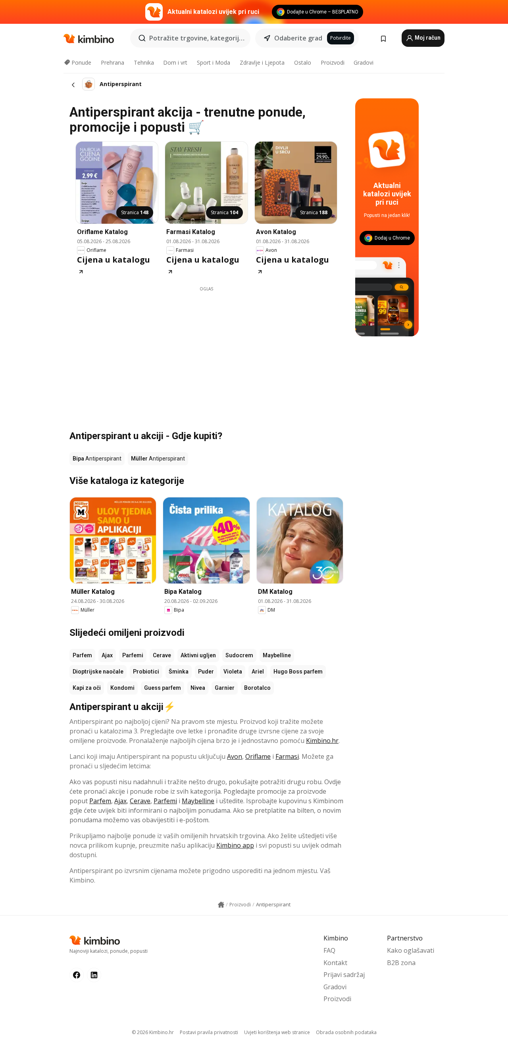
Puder (206, 671)
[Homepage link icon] (221, 905)
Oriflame (258, 756)
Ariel (258, 671)
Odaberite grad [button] (298, 38)
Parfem (82, 655)
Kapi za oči (87, 688)
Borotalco (257, 688)
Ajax (107, 655)
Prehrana (112, 62)
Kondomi (122, 688)
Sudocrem (239, 655)
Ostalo (302, 62)
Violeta (232, 671)
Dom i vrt (175, 62)
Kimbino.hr (322, 740)
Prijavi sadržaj (344, 974)
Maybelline (277, 655)
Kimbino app (235, 845)
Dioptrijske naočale (98, 671)
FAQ (329, 950)
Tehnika (144, 62)
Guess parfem (162, 688)
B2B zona (401, 962)
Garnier (225, 688)
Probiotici (146, 671)
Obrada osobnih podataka (346, 1032)
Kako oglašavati (410, 950)
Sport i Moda (213, 62)
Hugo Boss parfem (298, 671)
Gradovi (363, 62)
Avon (234, 756)
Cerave (162, 655)
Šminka (179, 671)
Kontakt (335, 962)
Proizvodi (332, 62)
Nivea (197, 688)
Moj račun (427, 38)
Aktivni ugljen (198, 655)
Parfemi (132, 655)
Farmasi (287, 756)
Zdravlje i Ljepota (262, 62)
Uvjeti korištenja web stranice (277, 1032)
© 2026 (153, 1032)
